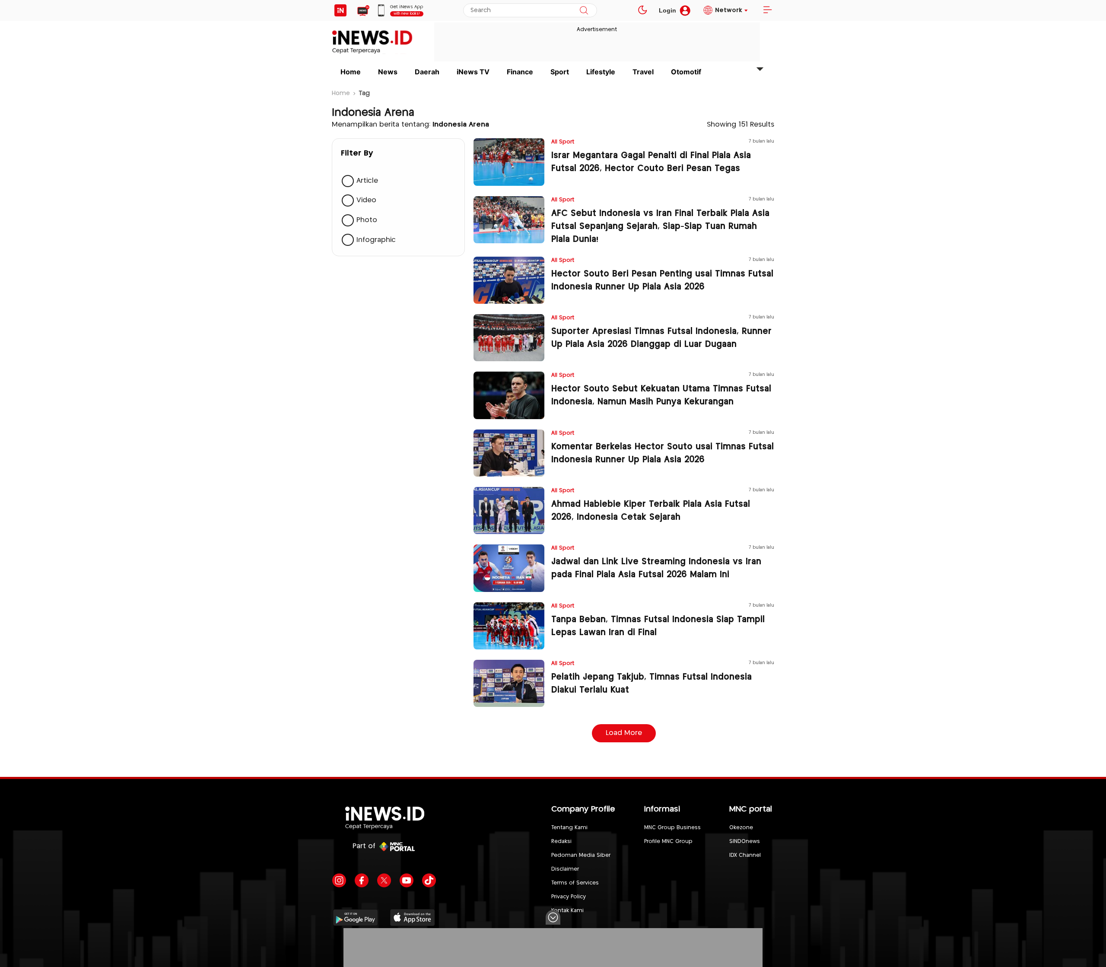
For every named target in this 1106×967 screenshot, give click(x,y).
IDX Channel (745, 855)
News (387, 71)
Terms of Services (575, 883)
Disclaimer (565, 869)
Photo (366, 220)
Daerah (427, 71)
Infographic (376, 240)
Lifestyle (600, 71)
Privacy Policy (568, 896)
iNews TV (473, 71)
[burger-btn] (767, 10)
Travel (643, 71)
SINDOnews (744, 841)
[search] (584, 10)
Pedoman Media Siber (580, 855)
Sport (559, 71)
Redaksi (561, 841)
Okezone (741, 827)
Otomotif (686, 71)
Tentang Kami (569, 827)
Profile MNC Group (668, 841)
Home (350, 71)
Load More (624, 733)
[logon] (340, 10)
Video (366, 200)
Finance (520, 71)
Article (367, 181)
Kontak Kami (567, 910)
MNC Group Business (672, 827)
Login (667, 10)
